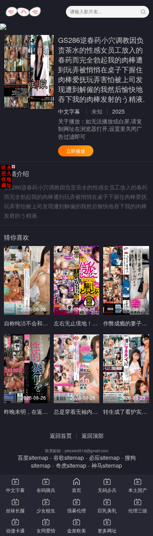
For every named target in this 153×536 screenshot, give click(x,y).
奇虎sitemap (71, 465)
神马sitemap (106, 465)
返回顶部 (93, 435)
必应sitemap (104, 457)
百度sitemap (33, 457)
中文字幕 (69, 111)
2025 (118, 111)
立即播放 (75, 150)
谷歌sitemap (68, 457)
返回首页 (61, 435)
